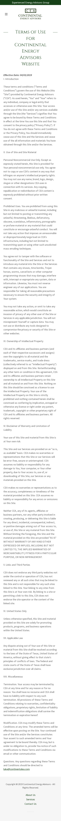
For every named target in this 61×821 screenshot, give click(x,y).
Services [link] (30, 799)
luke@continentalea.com (16, 769)
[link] (30, 14)
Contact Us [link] (30, 803)
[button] (7, 14)
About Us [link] (30, 795)
